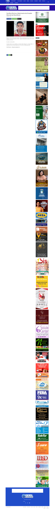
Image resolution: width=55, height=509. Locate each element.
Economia (16, 2)
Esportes (11, 2)
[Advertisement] (33, 8)
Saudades (9, 11)
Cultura (7, 2)
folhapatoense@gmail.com (28, 501)
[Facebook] (7, 55)
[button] (48, 2)
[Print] (11, 55)
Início (7, 11)
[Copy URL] (24, 19)
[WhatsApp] (9, 55)
